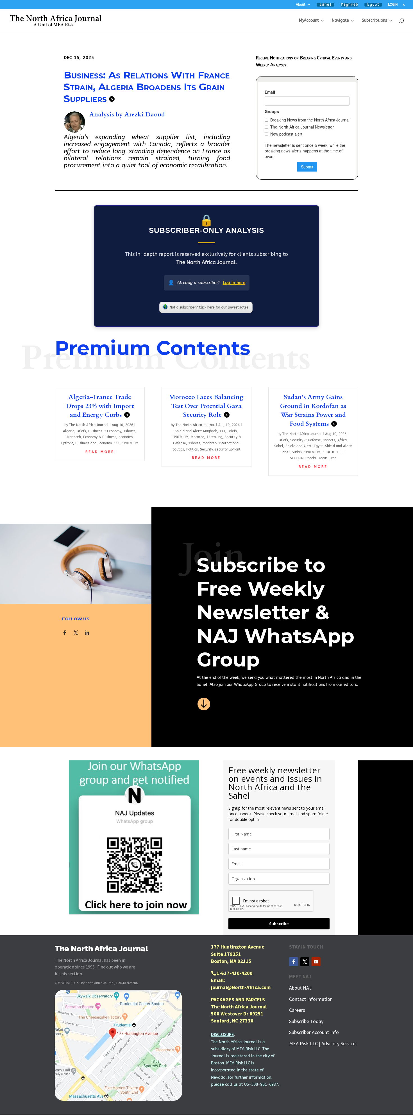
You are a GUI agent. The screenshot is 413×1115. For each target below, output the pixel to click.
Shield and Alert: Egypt (304, 446)
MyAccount (309, 21)
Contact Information (311, 999)
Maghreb (74, 437)
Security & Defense (305, 440)
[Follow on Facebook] (64, 632)
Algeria (68, 431)
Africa (342, 440)
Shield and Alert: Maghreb (196, 431)
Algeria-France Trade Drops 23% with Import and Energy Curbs (100, 406)
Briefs (81, 431)
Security (206, 449)
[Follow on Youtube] (316, 961)
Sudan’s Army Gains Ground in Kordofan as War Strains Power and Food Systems (313, 410)
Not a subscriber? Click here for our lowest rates (209, 307)
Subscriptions (374, 21)
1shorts (129, 431)
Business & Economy (104, 431)
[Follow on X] (75, 632)
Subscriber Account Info (314, 1032)
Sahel (278, 446)
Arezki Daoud (144, 114)
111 (117, 443)
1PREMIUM (130, 443)
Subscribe (279, 923)
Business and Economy (93, 443)
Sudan (297, 452)
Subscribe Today (306, 1021)
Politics (192, 449)
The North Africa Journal (88, 425)
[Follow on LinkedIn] (87, 632)
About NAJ (300, 988)
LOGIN (393, 4)
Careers (297, 1010)
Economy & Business (99, 437)
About (300, 4)
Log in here (234, 282)
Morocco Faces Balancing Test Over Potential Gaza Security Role (206, 406)
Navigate (340, 21)
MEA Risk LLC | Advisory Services (323, 1043)
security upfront (227, 449)
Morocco (197, 437)
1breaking (214, 437)
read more (99, 452)
